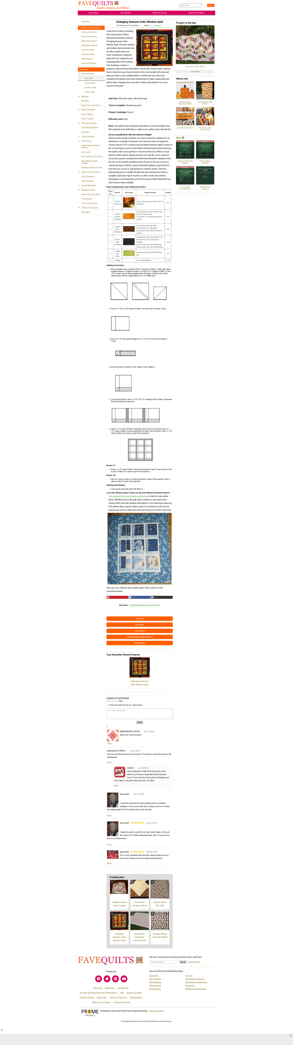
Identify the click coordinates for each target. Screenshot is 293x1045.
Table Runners (87, 59)
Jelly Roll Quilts (87, 50)
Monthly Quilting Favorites (91, 168)
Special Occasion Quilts (90, 194)
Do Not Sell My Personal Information (98, 993)
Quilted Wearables (88, 185)
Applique (84, 96)
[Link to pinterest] (115, 978)
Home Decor (86, 141)
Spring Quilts (90, 83)
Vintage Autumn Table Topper (119, 904)
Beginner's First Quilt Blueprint (185, 162)
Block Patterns (87, 114)
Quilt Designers (87, 181)
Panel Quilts (139, 643)
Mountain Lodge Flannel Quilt (205, 129)
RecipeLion (190, 986)
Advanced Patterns (89, 63)
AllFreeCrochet (155, 979)
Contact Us (123, 988)
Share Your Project (101, 1002)
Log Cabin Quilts (88, 54)
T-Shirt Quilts (86, 199)
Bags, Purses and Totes (90, 105)
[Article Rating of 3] (148, 25)
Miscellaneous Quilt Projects (89, 162)
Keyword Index (134, 993)
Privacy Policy (87, 997)
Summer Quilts (91, 87)
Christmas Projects (89, 123)
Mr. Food (189, 976)
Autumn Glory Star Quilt (159, 904)
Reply (109, 743)
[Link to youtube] (124, 978)
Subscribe (85, 21)
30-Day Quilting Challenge (205, 162)
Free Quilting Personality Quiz (185, 188)
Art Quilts (85, 101)
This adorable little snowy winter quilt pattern (128, 496)
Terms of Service (118, 997)
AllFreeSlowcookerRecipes (196, 982)
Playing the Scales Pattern (195, 67)
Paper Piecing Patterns (90, 172)
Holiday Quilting (87, 136)
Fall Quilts (89, 78)
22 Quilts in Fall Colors (185, 128)
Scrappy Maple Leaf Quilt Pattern (160, 935)
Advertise (110, 988)
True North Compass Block (139, 904)
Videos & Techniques (89, 208)
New (178, 137)
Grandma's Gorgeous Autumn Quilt (139, 937)
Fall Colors (140, 631)
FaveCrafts (153, 976)
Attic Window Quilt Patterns (140, 637)
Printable (139, 624)
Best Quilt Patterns (89, 36)
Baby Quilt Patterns (89, 41)
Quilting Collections (89, 32)
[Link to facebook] (98, 978)
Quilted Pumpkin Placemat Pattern (144, 605)
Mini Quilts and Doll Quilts (91, 156)
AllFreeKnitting (155, 982)
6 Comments (157, 25)
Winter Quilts (90, 92)
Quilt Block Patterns (89, 45)
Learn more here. (156, 1011)
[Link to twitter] (107, 978)
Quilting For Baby (88, 190)
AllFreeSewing (155, 986)
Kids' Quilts (86, 152)
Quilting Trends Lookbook (205, 188)
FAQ (122, 993)
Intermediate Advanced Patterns (90, 146)
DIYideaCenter (155, 989)
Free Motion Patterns (89, 128)
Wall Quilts (85, 212)
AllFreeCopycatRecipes (195, 979)
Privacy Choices (122, 1002)
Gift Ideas (85, 132)
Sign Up (183, 962)
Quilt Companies (88, 176)
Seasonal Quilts (87, 74)
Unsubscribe (136, 997)
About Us (97, 988)
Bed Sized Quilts (88, 110)
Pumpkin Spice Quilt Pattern (205, 103)
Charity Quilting (87, 119)
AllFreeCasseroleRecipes (196, 989)
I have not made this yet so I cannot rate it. (126, 705)
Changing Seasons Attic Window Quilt (139, 683)
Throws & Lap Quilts (89, 203)
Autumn (139, 618)
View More (195, 71)
